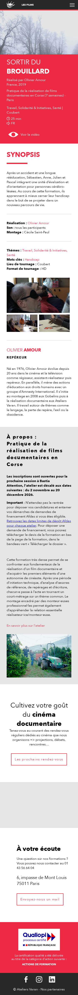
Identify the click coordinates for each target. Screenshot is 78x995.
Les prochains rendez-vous (39, 759)
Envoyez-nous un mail (40, 899)
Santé (11, 255)
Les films (28, 4)
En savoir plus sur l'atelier (26, 625)
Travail (27, 250)
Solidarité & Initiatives (50, 250)
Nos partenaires (53, 989)
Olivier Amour (38, 223)
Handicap (32, 259)
